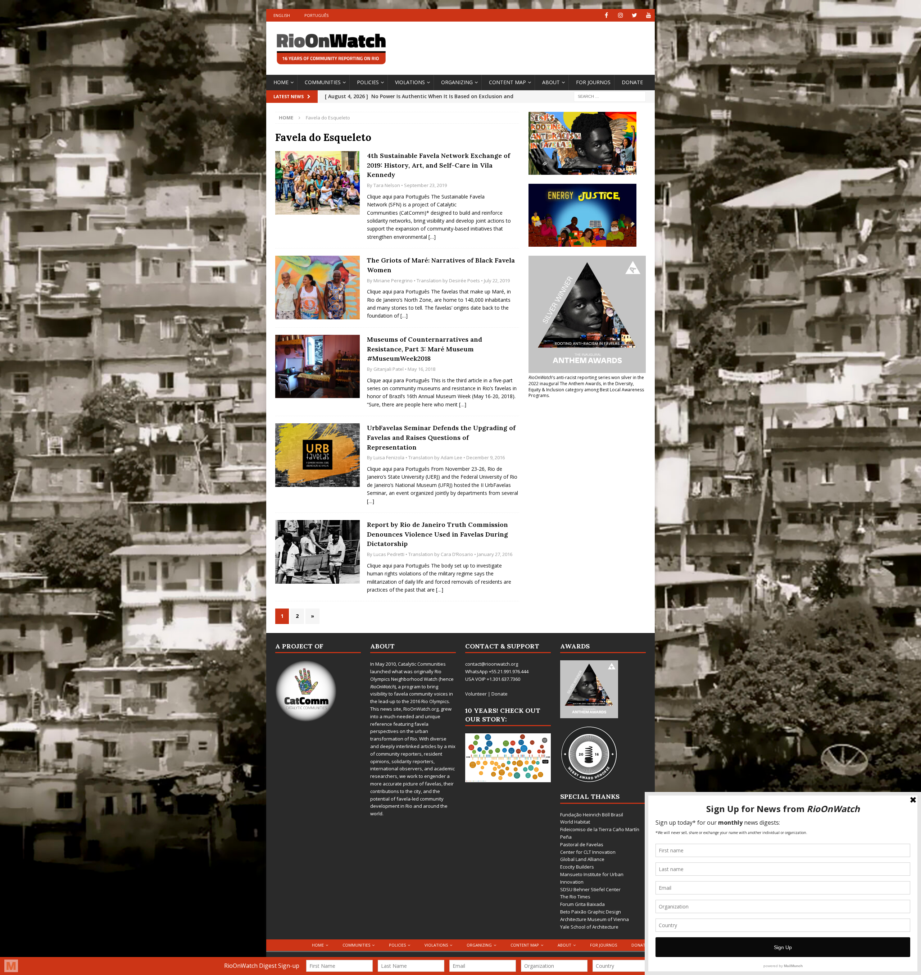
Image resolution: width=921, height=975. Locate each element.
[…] (432, 236)
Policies (368, 82)
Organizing (457, 82)
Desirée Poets (464, 280)
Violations (410, 82)
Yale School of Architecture (589, 927)
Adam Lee (451, 457)
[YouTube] (648, 15)
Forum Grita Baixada (582, 904)
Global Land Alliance (582, 859)
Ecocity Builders (577, 867)
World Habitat (575, 822)
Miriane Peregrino (393, 280)
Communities (323, 82)
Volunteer (476, 694)
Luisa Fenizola (388, 457)
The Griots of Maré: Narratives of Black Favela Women (441, 265)
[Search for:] (610, 95)
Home (281, 82)
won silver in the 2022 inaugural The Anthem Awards (586, 380)
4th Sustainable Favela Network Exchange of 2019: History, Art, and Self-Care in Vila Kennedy (438, 165)
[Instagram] (620, 15)
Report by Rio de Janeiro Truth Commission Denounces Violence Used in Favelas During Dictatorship (437, 534)
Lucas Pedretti (388, 554)
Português (316, 15)
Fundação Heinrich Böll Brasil (591, 814)
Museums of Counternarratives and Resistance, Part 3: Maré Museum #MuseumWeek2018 (424, 349)
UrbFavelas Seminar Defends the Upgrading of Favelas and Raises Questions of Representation (441, 437)
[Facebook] (606, 15)
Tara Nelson (386, 185)
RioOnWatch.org (421, 709)
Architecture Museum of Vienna (594, 919)
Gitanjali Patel (388, 369)
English (281, 15)
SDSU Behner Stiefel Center (590, 889)
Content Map (507, 82)
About (551, 82)
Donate (632, 82)
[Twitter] (634, 15)
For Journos (593, 82)
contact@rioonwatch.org (491, 664)
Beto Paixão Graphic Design (590, 911)
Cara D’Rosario (457, 554)
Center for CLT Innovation (588, 852)
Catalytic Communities (422, 664)
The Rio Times (575, 896)
